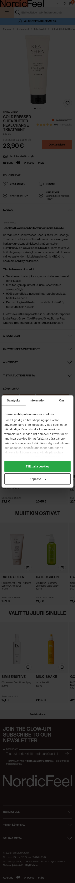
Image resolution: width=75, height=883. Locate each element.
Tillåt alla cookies (37, 466)
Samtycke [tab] (13, 400)
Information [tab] (37, 400)
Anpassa (35, 479)
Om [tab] (61, 400)
